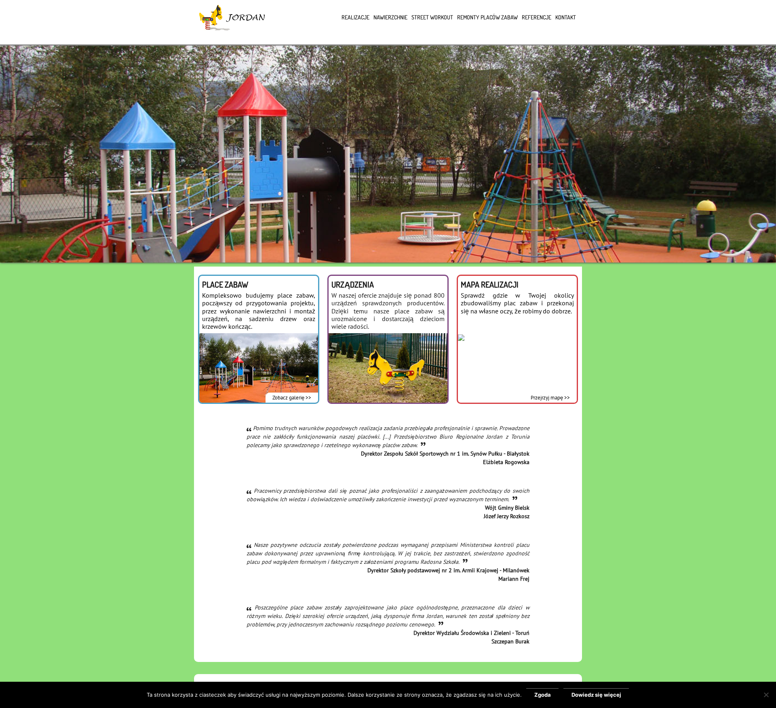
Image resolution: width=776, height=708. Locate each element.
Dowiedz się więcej (596, 694)
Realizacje (355, 17)
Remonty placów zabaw (487, 17)
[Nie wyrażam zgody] (766, 695)
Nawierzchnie (390, 17)
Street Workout (432, 17)
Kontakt (565, 17)
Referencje (536, 17)
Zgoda (542, 694)
